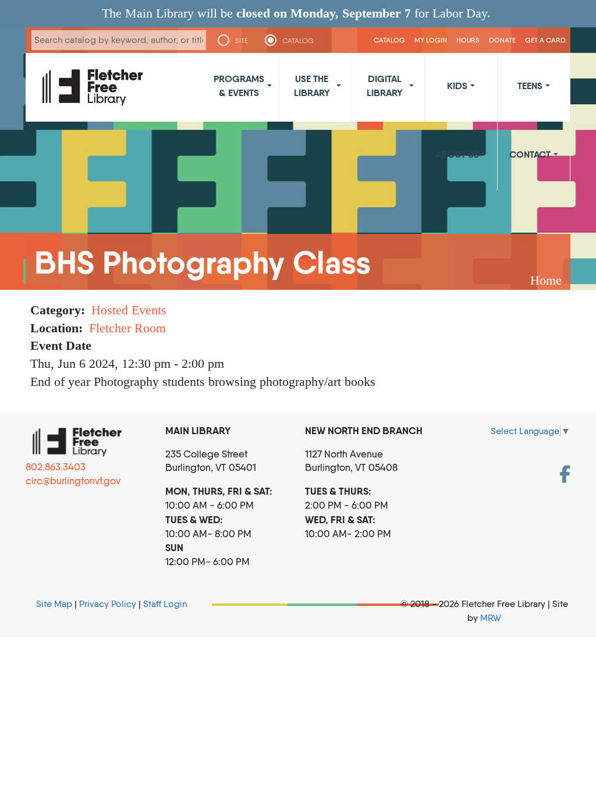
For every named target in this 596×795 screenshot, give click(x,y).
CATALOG (298, 41)
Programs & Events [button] (239, 85)
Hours (468, 40)
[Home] (92, 87)
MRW (490, 617)
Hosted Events (128, 310)
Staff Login (165, 603)
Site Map (54, 603)
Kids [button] (457, 85)
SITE (241, 41)
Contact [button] (530, 154)
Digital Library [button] (385, 85)
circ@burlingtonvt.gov (73, 481)
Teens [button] (529, 85)
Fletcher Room (127, 328)
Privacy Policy (107, 603)
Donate (502, 40)
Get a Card (545, 40)
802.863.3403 (56, 467)
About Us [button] (457, 154)
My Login (430, 40)
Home (546, 280)
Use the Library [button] (312, 85)
